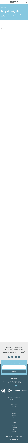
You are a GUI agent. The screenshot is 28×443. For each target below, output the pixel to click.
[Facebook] (9, 357)
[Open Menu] (26, 2)
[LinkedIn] (12, 357)
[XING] (19, 357)
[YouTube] (16, 357)
